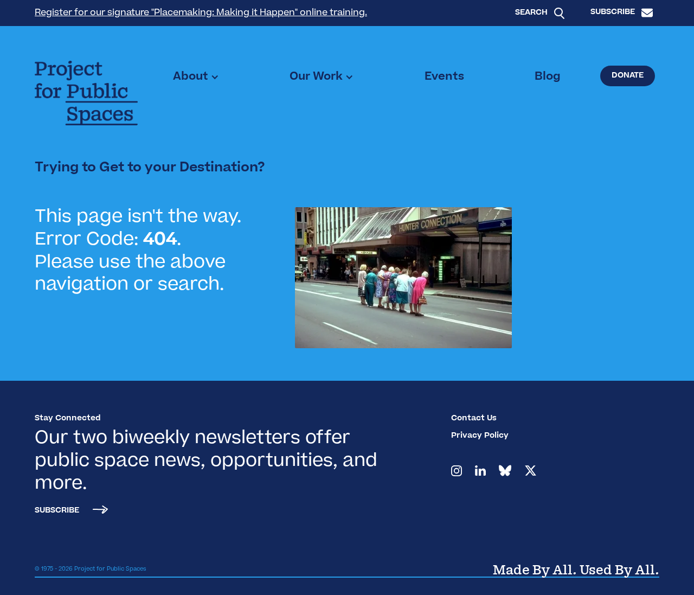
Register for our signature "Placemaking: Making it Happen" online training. (201, 13)
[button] (196, 77)
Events (444, 77)
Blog (548, 77)
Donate (628, 76)
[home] (86, 93)
